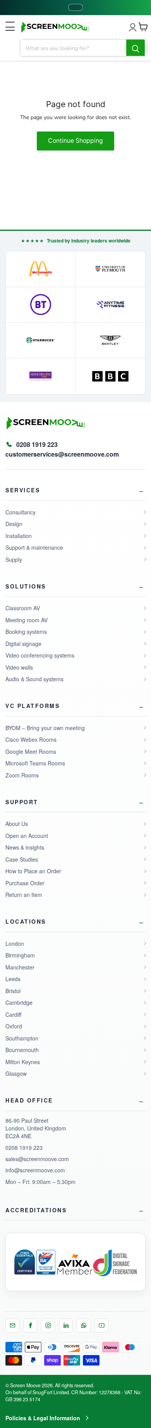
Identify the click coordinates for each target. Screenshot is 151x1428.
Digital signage (23, 643)
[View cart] (143, 27)
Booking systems (26, 631)
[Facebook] (30, 1326)
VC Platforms (32, 706)
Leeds (13, 979)
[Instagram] (48, 1326)
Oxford (13, 1026)
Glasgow (16, 1073)
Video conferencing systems (39, 655)
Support (21, 802)
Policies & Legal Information (42, 1418)
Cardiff (13, 1014)
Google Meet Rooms (30, 751)
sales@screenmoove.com (37, 1159)
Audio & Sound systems (34, 679)
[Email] (12, 1326)
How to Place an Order (33, 871)
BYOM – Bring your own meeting (45, 728)
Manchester (19, 967)
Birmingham (20, 955)
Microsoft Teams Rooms (35, 763)
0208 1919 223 (24, 1147)
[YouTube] (101, 1326)
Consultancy (20, 512)
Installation (18, 536)
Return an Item (23, 894)
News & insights (24, 847)
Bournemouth (22, 1050)
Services (22, 490)
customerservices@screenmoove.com (62, 454)
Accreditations (36, 1210)
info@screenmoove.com (35, 1170)
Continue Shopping (75, 140)
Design (13, 524)
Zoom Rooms (22, 775)
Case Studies (21, 859)
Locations (25, 921)
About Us (16, 823)
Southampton (21, 1038)
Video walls (19, 667)
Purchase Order (25, 883)
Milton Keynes (22, 1062)
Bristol (13, 991)
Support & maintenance (34, 547)
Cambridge (19, 1002)
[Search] (135, 48)
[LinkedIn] (66, 1326)
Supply (13, 559)
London (14, 943)
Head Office (29, 1100)
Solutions (25, 586)
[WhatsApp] (84, 1326)
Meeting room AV (26, 620)
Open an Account (26, 835)
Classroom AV (22, 608)
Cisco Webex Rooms (31, 739)
